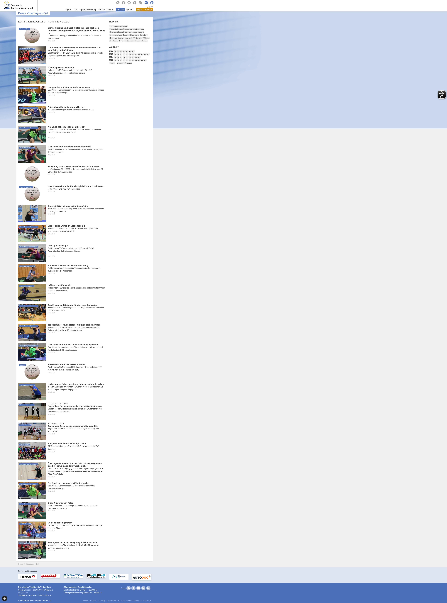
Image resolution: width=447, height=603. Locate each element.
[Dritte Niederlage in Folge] (32, 510)
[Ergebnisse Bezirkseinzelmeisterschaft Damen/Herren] (32, 411)
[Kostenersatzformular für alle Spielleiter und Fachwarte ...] (32, 194)
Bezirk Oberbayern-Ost (33, 13)
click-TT (150, 7)
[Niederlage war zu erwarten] (32, 75)
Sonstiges (143, 35)
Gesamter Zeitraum (124, 63)
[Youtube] (129, 3)
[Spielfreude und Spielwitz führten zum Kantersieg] (32, 312)
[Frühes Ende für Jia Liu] (32, 293)
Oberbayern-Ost (32, 564)
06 (118, 51)
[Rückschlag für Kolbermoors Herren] (32, 114)
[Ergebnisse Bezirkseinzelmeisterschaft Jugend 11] (32, 431)
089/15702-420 (27, 595)
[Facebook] (123, 3)
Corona (144, 41)
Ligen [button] (139, 9)
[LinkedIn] (140, 3)
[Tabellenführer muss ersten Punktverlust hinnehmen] (32, 332)
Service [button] (101, 9)
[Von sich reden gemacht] (32, 530)
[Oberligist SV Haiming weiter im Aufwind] (32, 213)
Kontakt (93, 601)
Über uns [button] (111, 9)
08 (127, 54)
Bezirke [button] (120, 9)
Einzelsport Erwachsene (118, 26)
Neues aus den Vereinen (119, 38)
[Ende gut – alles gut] (32, 253)
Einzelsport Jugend (117, 32)
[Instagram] (134, 3)
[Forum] (118, 3)
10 (121, 54)
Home (20, 564)
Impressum (111, 601)
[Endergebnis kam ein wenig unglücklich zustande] (32, 550)
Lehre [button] (75, 9)
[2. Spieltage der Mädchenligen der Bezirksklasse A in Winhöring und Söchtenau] (32, 55)
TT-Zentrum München (132, 41)
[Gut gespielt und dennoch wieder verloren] (32, 95)
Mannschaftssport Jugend (134, 32)
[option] (27, 578)
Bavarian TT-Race (142, 38)
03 (127, 51)
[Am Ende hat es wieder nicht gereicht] (32, 134)
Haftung (121, 601)
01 (133, 51)
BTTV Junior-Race (116, 41)
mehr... (112, 63)
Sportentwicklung (116, 35)
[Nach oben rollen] (442, 596)
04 (124, 51)
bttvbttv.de (23, 593)
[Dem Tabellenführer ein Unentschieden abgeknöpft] (32, 352)
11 (118, 54)
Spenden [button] (130, 9)
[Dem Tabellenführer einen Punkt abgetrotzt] (32, 154)
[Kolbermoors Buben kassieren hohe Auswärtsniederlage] (32, 391)
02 (130, 51)
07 (115, 51)
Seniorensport (138, 29)
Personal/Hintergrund (131, 35)
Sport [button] (68, 9)
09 (124, 54)
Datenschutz (146, 601)
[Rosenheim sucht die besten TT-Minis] (32, 372)
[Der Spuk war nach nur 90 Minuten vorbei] (32, 490)
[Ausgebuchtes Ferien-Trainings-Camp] (32, 451)
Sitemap (101, 601)
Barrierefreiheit (132, 601)
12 (115, 54)
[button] (4, 598)
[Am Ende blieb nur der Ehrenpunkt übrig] (32, 273)
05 (121, 51)
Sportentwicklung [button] (88, 9)
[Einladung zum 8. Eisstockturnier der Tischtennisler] (32, 174)
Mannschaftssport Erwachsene (121, 29)
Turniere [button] (148, 9)
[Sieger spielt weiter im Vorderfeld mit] (32, 233)
